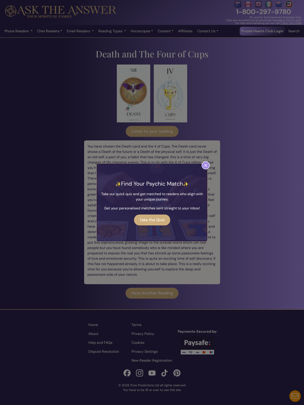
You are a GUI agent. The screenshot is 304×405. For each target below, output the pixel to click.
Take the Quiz (152, 220)
